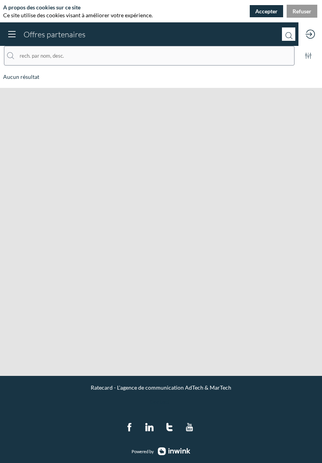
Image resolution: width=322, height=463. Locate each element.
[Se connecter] (310, 34)
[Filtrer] (308, 56)
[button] (12, 34)
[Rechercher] (288, 34)
